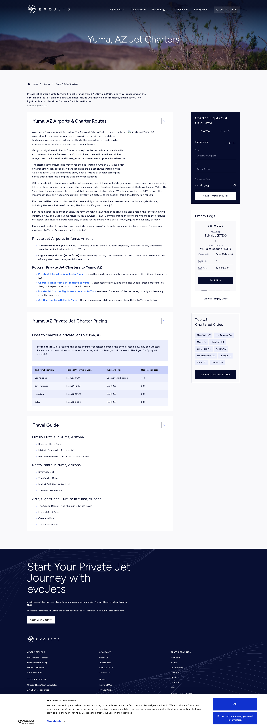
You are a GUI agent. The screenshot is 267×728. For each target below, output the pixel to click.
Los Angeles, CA (224, 335)
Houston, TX (217, 342)
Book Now (215, 280)
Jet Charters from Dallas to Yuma (57, 300)
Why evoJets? (106, 667)
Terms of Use (105, 685)
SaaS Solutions (34, 672)
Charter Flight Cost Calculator (42, 685)
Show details (54, 721)
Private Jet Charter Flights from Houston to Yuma (67, 291)
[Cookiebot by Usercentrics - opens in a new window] (26, 722)
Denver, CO (217, 362)
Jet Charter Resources (38, 690)
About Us (103, 657)
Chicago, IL (225, 355)
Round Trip (225, 131)
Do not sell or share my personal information (235, 718)
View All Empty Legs (216, 298)
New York (175, 657)
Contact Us (104, 672)
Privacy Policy (105, 690)
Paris (173, 687)
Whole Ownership (35, 667)
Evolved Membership (37, 662)
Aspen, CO (221, 349)
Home (35, 84)
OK (235, 704)
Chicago (175, 672)
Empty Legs (201, 9)
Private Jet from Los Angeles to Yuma (60, 274)
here (122, 610)
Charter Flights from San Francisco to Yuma (63, 282)
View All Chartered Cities (216, 374)
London (175, 682)
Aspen (174, 662)
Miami (174, 677)
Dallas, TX (202, 362)
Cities (47, 84)
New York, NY (204, 335)
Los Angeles (177, 667)
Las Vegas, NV (204, 349)
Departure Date (202, 179)
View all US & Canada (181, 693)
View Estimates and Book (215, 195)
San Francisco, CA (206, 355)
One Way (205, 131)
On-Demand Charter (37, 657)
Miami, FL (201, 342)
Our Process (105, 662)
